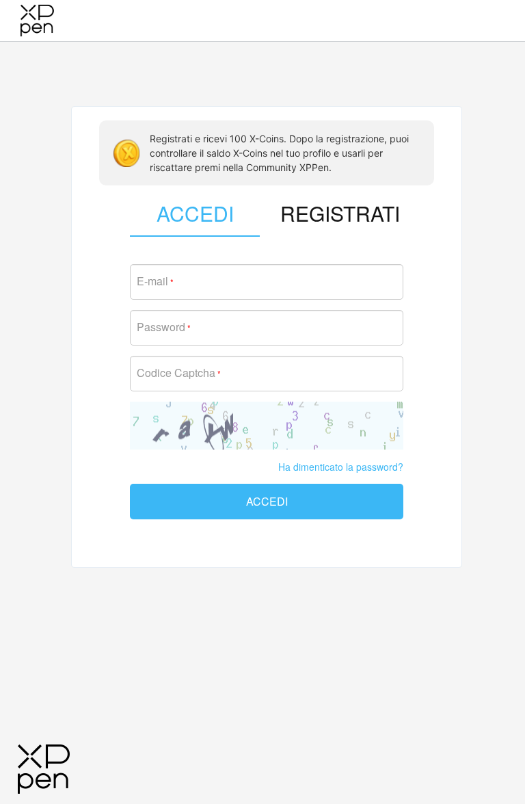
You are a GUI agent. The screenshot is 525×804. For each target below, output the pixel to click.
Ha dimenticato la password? (340, 467)
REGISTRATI (340, 213)
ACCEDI (267, 501)
